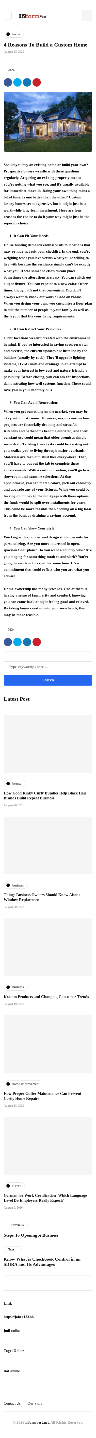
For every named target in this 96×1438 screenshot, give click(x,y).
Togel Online (14, 1351)
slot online (12, 1371)
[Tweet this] (17, 82)
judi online (12, 1331)
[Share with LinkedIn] (27, 82)
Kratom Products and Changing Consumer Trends (46, 997)
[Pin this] (36, 82)
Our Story (35, 1403)
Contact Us (12, 1403)
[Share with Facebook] (8, 82)
